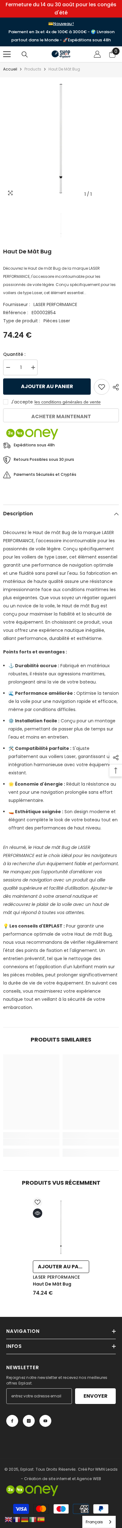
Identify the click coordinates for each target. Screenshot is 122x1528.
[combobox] (99, 1522)
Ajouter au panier (47, 386)
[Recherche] (24, 54)
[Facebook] (12, 1421)
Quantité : (14, 354)
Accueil (10, 69)
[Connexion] (97, 54)
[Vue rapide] (37, 1213)
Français (94, 1522)
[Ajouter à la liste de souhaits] (101, 387)
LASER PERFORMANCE (55, 304)
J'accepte (22, 402)
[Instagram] (29, 1421)
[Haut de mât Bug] (61, 1227)
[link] (31, 1142)
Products (32, 69)
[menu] (7, 54)
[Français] (17, 1519)
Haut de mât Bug (52, 1284)
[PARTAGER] (114, 387)
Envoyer (96, 1396)
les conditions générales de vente (67, 401)
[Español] (41, 1519)
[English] (9, 1519)
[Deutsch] (25, 1519)
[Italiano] (33, 1519)
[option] (61, 138)
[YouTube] (45, 1421)
